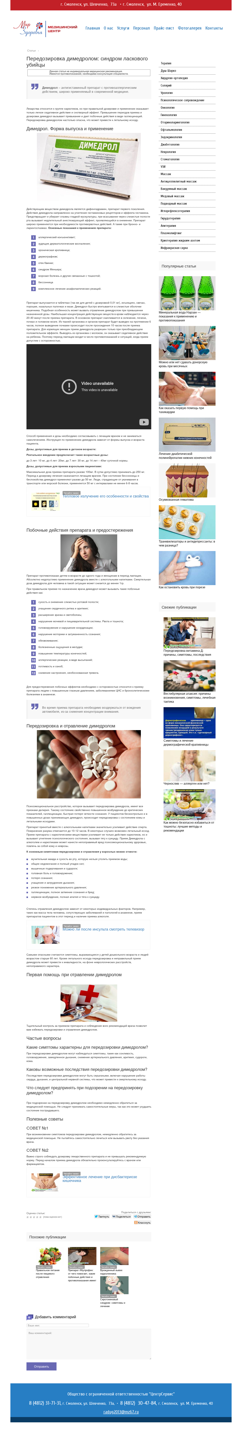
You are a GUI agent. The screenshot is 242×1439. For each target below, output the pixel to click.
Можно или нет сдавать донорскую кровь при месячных (183, 364)
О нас (108, 28)
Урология (167, 93)
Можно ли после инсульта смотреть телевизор (103, 929)
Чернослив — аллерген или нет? (186, 783)
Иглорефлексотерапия (175, 211)
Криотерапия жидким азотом (180, 240)
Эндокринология (171, 137)
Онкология (168, 108)
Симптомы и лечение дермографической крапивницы (186, 742)
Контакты (214, 28)
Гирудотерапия (170, 218)
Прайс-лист (164, 28)
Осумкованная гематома (176, 499)
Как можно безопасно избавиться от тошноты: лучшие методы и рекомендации (189, 826)
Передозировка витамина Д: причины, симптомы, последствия (187, 652)
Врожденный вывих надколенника (111, 1271)
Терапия (166, 63)
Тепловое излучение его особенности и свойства (106, 496)
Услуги (123, 28)
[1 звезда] (28, 1217)
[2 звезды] (31, 1217)
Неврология (168, 152)
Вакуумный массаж (174, 189)
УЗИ (163, 167)
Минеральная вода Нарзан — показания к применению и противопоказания (180, 316)
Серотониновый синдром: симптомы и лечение (112, 1302)
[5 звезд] (41, 1217)
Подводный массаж (174, 204)
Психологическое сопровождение (182, 100)
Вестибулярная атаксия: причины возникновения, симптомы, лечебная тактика (190, 697)
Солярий (166, 85)
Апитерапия (168, 226)
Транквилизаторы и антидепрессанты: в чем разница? (187, 543)
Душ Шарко (168, 71)
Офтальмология (171, 130)
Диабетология (170, 145)
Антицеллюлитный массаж (179, 181)
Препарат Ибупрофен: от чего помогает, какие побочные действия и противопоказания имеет (82, 1275)
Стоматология (170, 159)
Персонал (141, 28)
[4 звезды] (37, 1217)
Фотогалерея (190, 28)
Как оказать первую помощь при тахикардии (181, 410)
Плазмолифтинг (171, 233)
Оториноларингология (175, 122)
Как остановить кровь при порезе (182, 587)
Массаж (166, 174)
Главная (92, 28)
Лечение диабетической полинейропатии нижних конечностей (185, 455)
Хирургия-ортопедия (174, 78)
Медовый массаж (172, 196)
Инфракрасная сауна (174, 248)
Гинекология (169, 115)
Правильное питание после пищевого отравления (48, 1273)
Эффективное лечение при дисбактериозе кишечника (100, 1178)
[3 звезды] (34, 1217)
